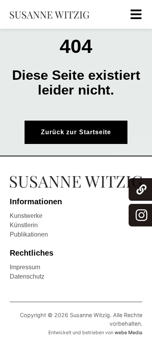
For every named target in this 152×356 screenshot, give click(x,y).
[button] (76, 132)
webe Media (128, 332)
